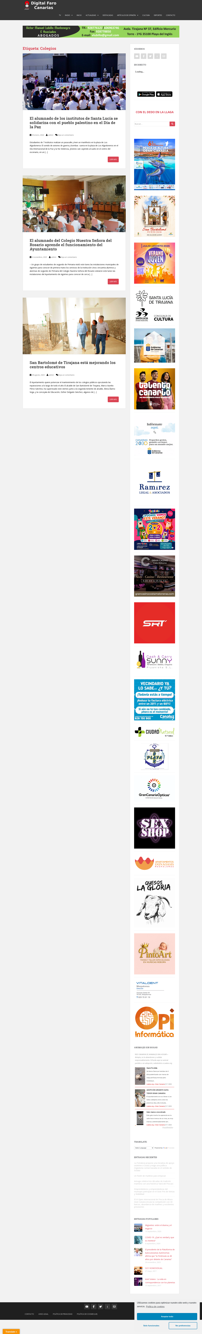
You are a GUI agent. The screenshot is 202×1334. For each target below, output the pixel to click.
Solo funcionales (151, 1325)
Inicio (79, 15)
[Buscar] (172, 124)
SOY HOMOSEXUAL (154, 1268)
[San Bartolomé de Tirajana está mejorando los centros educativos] (74, 326)
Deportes (158, 15)
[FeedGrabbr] (154, 1127)
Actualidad (91, 15)
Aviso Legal (43, 1314)
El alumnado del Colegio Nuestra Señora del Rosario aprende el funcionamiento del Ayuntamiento (71, 245)
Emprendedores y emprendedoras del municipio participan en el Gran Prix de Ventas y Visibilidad (154, 1191)
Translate (171, 1148)
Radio (67, 15)
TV (60, 15)
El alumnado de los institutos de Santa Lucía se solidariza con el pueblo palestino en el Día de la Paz (74, 122)
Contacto (170, 15)
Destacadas (108, 15)
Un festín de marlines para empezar (150, 1175)
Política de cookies (155, 1306)
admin (50, 135)
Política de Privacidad (62, 1314)
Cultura (146, 15)
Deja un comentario (65, 135)
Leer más (113, 159)
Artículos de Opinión (126, 15)
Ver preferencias (182, 1325)
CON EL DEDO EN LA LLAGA (155, 112)
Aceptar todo (167, 1316)
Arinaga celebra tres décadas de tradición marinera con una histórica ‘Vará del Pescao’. (154, 1182)
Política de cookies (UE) (87, 1314)
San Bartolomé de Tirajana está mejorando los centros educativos (73, 364)
